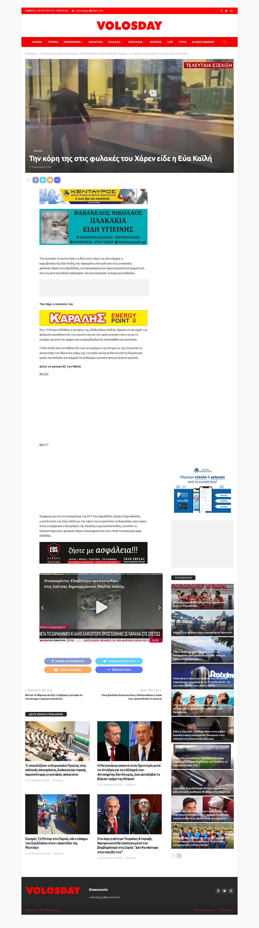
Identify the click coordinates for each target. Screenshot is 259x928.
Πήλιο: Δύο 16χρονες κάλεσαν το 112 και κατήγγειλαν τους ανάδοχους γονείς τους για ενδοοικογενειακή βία (199, 655)
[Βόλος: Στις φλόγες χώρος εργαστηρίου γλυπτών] (202, 623)
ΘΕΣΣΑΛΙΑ (135, 41)
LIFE (170, 41)
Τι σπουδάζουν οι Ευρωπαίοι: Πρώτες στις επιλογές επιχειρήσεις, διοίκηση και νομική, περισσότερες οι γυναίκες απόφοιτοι (55, 770)
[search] (225, 42)
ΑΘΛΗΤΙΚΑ (96, 41)
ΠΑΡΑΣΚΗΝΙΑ (72, 41)
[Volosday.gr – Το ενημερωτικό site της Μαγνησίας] (53, 890)
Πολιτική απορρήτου (205, 910)
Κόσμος (38, 151)
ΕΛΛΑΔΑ (114, 41)
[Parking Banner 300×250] (202, 488)
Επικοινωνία (227, 910)
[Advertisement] (94, 287)
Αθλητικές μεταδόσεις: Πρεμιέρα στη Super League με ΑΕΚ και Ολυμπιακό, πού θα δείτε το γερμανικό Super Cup (200, 762)
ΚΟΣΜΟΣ (156, 41)
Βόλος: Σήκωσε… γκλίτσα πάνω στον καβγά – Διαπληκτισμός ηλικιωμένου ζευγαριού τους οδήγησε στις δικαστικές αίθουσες (200, 735)
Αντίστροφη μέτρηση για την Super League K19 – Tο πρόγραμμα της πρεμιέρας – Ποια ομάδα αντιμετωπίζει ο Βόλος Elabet (202, 841)
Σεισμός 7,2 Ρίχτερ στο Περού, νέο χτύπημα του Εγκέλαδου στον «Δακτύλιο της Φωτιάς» (56, 843)
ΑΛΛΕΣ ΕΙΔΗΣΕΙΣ (203, 41)
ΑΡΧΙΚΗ (37, 41)
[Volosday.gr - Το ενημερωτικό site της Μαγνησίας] (129, 25)
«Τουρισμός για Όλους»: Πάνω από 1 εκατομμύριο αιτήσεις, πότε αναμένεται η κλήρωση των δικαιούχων (202, 708)
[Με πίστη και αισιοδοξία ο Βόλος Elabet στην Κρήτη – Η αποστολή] (202, 597)
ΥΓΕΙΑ (182, 41)
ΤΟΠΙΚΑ (53, 41)
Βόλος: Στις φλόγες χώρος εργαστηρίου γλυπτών (202, 632)
